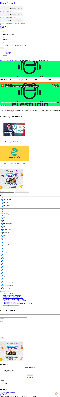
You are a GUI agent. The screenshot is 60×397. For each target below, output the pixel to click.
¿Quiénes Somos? (7, 52)
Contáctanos (6, 57)
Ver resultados (30, 377)
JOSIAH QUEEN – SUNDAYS (11, 305)
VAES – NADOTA (8, 293)
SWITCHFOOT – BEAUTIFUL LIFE (13, 298)
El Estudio (15, 60)
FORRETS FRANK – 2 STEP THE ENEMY (14, 300)
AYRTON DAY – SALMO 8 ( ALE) (12, 296)
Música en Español (9, 372)
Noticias (5, 55)
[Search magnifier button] (1, 194)
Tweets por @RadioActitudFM (7, 392)
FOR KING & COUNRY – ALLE (11, 302)
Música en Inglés (9, 370)
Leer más (2, 145)
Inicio (4, 50)
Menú (2, 48)
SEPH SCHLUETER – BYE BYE (12, 295)
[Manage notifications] (56, 393)
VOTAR (2, 307)
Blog (4, 56)
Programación (6, 53)
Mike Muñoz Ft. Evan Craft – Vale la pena (13, 299)
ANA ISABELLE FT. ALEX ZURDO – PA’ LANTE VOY (18, 303)
